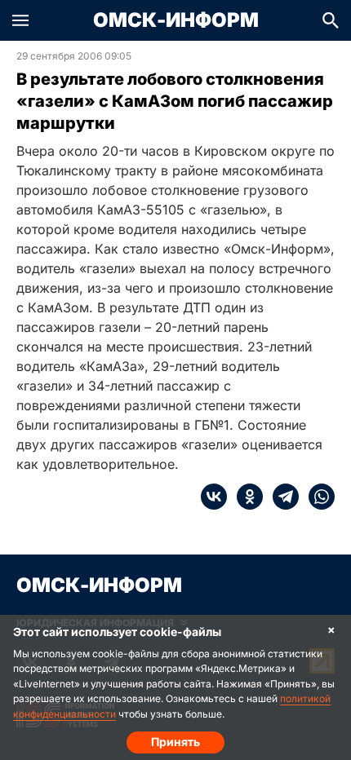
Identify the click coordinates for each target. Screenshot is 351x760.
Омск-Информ (176, 20)
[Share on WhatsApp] (317, 497)
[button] (20, 20)
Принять (175, 742)
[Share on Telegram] (281, 497)
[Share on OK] (245, 497)
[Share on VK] (214, 497)
